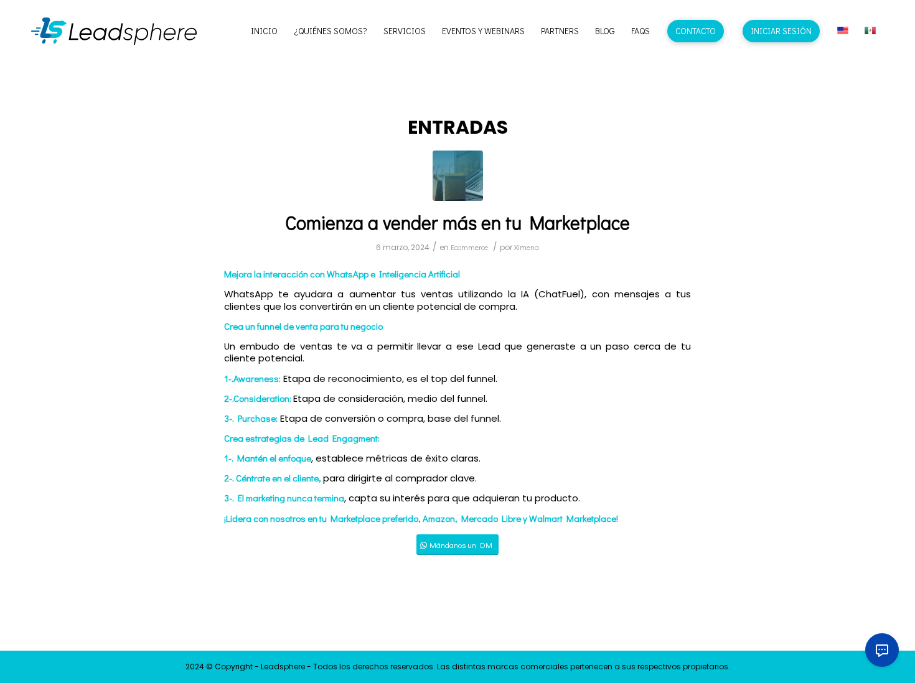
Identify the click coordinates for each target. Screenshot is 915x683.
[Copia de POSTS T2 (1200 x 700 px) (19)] (458, 176)
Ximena (526, 247)
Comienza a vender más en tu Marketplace (457, 222)
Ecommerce (469, 247)
